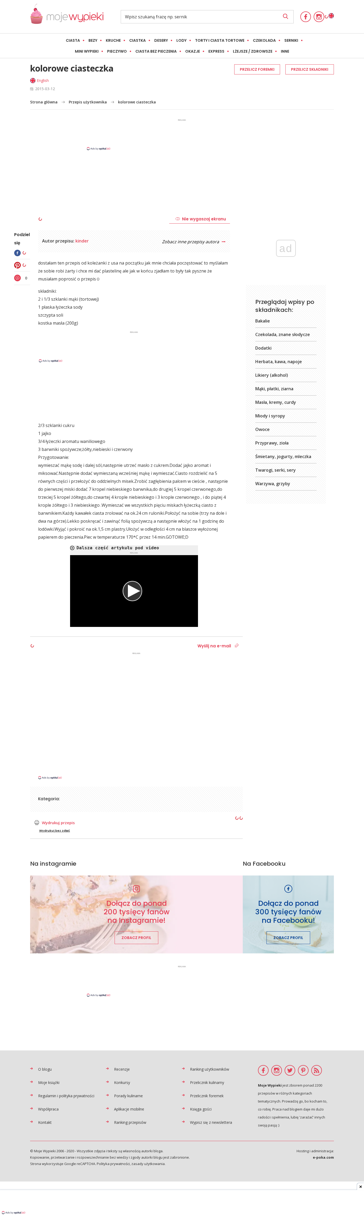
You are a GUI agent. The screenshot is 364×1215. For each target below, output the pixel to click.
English (43, 80)
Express (216, 51)
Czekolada (264, 40)
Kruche (113, 40)
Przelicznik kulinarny (207, 1082)
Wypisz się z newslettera (211, 1122)
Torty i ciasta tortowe (219, 40)
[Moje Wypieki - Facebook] (305, 16)
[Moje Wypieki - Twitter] (290, 1070)
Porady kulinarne (128, 1095)
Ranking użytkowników (209, 1069)
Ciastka (137, 40)
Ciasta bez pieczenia (156, 51)
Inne (285, 51)
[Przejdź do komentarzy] (18, 278)
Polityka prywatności (113, 1163)
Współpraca (48, 1109)
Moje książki (48, 1082)
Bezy (92, 40)
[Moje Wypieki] (66, 16)
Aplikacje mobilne (129, 1109)
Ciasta (73, 40)
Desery (161, 40)
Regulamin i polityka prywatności (66, 1095)
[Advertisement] (182, 134)
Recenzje (122, 1069)
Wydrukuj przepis (58, 822)
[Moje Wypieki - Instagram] (319, 16)
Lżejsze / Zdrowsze (252, 51)
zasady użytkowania (148, 1163)
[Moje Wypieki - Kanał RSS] (316, 1070)
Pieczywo (117, 51)
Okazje (192, 51)
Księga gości (201, 1109)
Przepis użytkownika (88, 101)
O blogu (45, 1069)
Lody (181, 40)
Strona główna (44, 101)
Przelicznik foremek (207, 1095)
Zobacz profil (136, 937)
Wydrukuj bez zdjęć (54, 830)
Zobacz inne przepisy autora (191, 242)
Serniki (291, 40)
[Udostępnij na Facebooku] (18, 253)
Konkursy (122, 1082)
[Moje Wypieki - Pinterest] (303, 1070)
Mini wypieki (87, 51)
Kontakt (45, 1122)
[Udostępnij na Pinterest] (18, 265)
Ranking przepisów (130, 1122)
